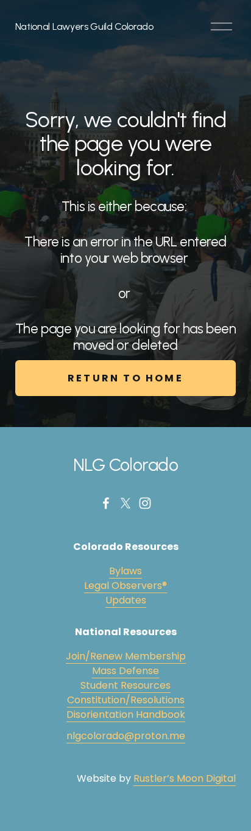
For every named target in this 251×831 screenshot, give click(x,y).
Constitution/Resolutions (126, 700)
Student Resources (125, 685)
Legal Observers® (125, 586)
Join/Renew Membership (126, 656)
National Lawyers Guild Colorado (84, 26)
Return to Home (125, 378)
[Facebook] (106, 503)
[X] (125, 503)
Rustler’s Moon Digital (184, 778)
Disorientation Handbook (125, 714)
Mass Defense (125, 671)
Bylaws (125, 571)
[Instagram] (145, 503)
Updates (125, 600)
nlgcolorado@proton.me (125, 736)
